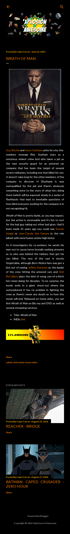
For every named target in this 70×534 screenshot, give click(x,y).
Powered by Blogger (38, 516)
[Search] (62, 6)
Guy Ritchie (13, 150)
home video (31, 362)
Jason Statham (33, 150)
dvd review (18, 362)
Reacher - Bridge (23, 426)
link (23, 319)
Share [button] (9, 357)
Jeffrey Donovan (38, 267)
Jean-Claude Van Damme (34, 233)
